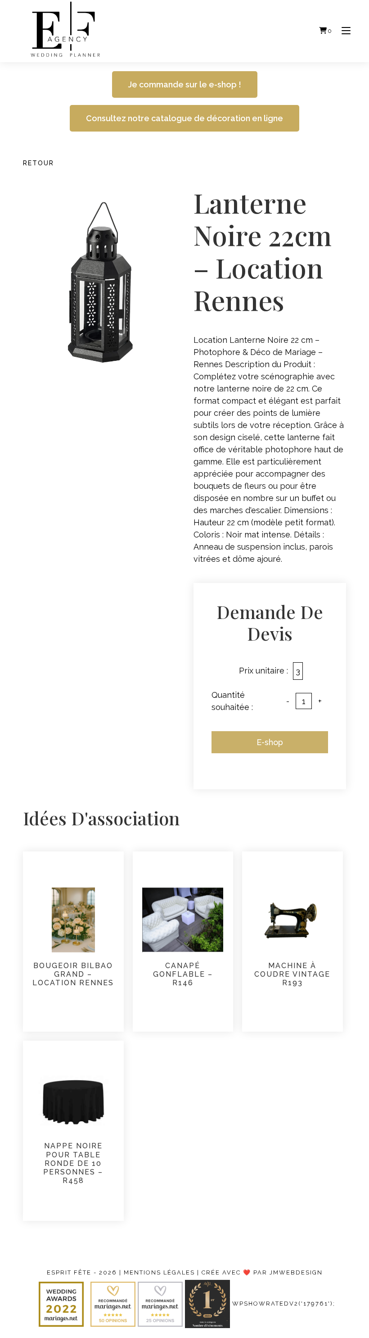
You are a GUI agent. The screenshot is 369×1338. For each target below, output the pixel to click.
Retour (38, 163)
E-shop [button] (269, 742)
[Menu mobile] (343, 30)
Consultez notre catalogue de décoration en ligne (184, 118)
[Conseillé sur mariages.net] (114, 1303)
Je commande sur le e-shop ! (184, 84)
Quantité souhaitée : (232, 701)
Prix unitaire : (263, 670)
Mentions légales (159, 1272)
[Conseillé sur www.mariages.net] (161, 1303)
